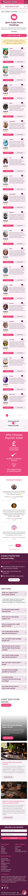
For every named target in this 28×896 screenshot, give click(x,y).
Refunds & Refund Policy (5, 860)
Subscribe (13, 838)
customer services (5, 880)
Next (18, 545)
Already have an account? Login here (14, 582)
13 (20, 415)
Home (2, 11)
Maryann (12, 496)
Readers (3, 850)
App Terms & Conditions (4, 867)
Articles (3, 851)
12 (18, 415)
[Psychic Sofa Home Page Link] (10, 2)
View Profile (19, 61)
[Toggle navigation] (26, 2)
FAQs (16, 848)
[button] (14, 6)
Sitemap (22, 894)
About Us (3, 848)
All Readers (7, 11)
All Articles (5, 705)
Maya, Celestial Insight (13, 537)
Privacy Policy (4, 858)
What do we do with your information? (6, 870)
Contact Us (18, 846)
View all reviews (13, 549)
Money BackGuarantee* (14, 449)
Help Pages (18, 850)
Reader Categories (13, 35)
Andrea (13, 518)
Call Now (7, 61)
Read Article (7, 738)
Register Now (13, 580)
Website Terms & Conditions (5, 864)
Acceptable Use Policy (21, 851)
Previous (11, 545)
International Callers (14, 894)
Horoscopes (4, 853)
